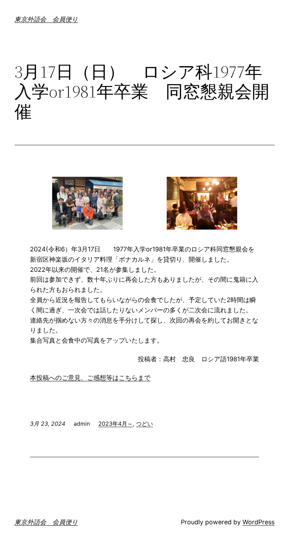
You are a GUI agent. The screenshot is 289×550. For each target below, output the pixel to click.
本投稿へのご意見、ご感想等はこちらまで (90, 377)
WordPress (258, 522)
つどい (144, 423)
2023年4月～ (115, 423)
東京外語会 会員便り (46, 19)
